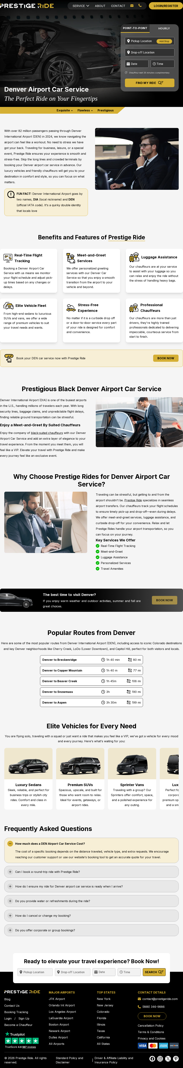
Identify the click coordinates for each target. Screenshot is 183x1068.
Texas (101, 1031)
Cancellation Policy (151, 1025)
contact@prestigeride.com (160, 999)
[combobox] (140, 41)
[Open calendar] (128, 64)
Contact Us (11, 1005)
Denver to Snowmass (57, 692)
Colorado (103, 1011)
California (103, 1037)
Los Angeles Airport (62, 1011)
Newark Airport (59, 1031)
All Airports (56, 1044)
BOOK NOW (165, 358)
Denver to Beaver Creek (59, 681)
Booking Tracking (16, 1012)
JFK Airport (57, 999)
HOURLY (164, 28)
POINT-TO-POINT (135, 28)
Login (8, 1018)
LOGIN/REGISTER (166, 6)
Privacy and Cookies (151, 1038)
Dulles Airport (58, 1037)
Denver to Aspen (54, 702)
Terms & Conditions (151, 1032)
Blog (7, 999)
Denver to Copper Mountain (62, 670)
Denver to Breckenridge (59, 660)
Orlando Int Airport (62, 1005)
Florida (101, 1018)
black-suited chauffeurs (47, 433)
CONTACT (118, 6)
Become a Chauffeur (18, 1025)
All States (103, 1044)
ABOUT (100, 6)
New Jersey (105, 1005)
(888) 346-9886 (153, 1006)
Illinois (101, 1024)
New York (103, 999)
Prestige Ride (133, 500)
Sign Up (23, 1018)
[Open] (172, 41)
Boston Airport (59, 1024)
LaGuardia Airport (61, 1018)
